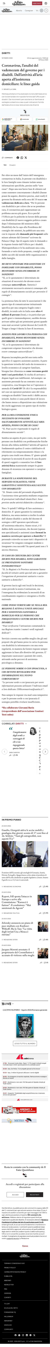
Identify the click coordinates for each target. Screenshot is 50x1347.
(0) (47, 962)
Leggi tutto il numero (25, 1043)
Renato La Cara (9, 89)
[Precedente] (4, 751)
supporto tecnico (13, 1238)
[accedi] (46, 3)
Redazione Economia (11, 886)
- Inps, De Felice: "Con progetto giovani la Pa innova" (21, 1069)
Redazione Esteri (10, 940)
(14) (17, 755)
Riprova (25, 1246)
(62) (46, 939)
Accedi (15, 1195)
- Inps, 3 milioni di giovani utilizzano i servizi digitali (21, 1073)
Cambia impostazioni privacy (15, 1272)
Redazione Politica (10, 913)
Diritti (6, 53)
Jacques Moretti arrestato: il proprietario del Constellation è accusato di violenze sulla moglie (18, 952)
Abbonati (37, 3)
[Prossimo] (45, 751)
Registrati (34, 1195)
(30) (46, 913)
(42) (46, 886)
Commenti (9, 158)
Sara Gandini (14, 752)
